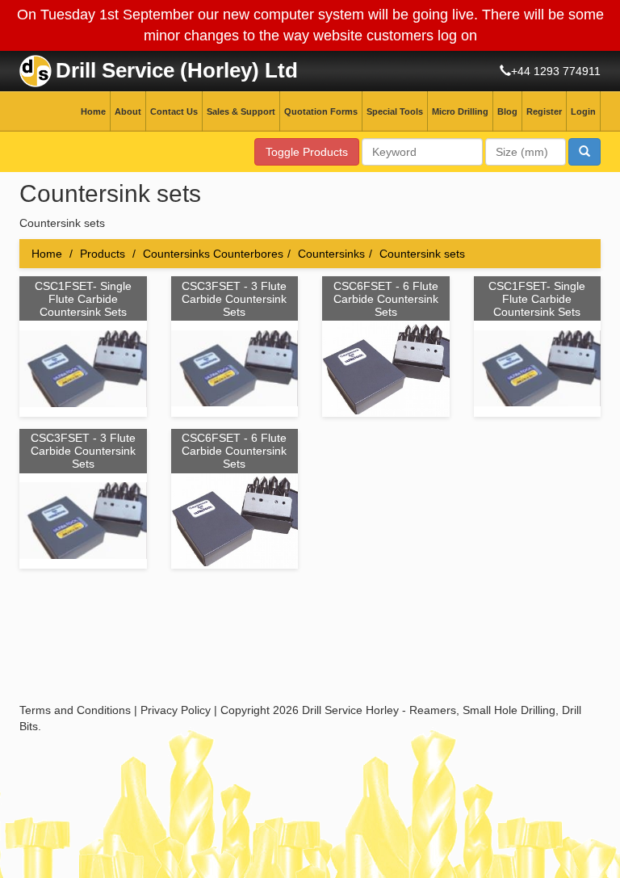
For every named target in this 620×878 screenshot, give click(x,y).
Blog (507, 111)
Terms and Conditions (75, 710)
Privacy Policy (175, 710)
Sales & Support (241, 111)
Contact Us (174, 111)
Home (93, 111)
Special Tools (395, 111)
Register (544, 111)
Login (583, 111)
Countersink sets (422, 253)
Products (102, 253)
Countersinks (331, 253)
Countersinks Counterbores (213, 253)
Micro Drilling (460, 111)
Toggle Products (307, 151)
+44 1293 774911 (556, 71)
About (128, 111)
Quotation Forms (321, 111)
